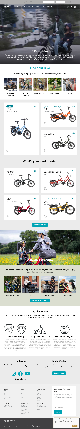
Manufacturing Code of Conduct (30, 426)
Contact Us (23, 413)
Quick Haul (6, 396)
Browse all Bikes (40, 225)
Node (22, 394)
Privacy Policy (12, 426)
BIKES (22, 389)
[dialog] (66, 423)
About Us (40, 403)
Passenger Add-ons (41, 390)
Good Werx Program (41, 406)
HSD (5, 392)
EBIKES (6, 389)
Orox (5, 394)
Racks (38, 396)
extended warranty (71, 341)
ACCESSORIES (41, 389)
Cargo (31, 295)
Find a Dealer (6, 405)
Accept (74, 425)
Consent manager (19, 426)
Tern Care (23, 405)
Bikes (18, 6)
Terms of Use (6, 426)
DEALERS (6, 403)
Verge (22, 397)
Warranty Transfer (24, 409)
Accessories (26, 6)
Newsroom (39, 405)
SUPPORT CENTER (25, 403)
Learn (43, 6)
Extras (38, 400)
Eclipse (22, 392)
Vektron (5, 398)
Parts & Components (41, 398)
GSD (5, 390)
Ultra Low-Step (55, 93)
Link (21, 393)
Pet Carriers (68, 295)
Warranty (22, 410)
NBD (5, 393)
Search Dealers (59, 373)
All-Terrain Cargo (40, 93)
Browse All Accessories (40, 300)
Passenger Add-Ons (12, 295)
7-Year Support (24, 406)
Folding (69, 93)
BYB (21, 390)
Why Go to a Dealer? (8, 406)
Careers (38, 409)
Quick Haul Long (7, 397)
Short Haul (23, 396)
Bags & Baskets (49, 295)
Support (49, 6)
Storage (38, 397)
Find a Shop (35, 6)
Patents (38, 426)
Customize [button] (57, 425)
